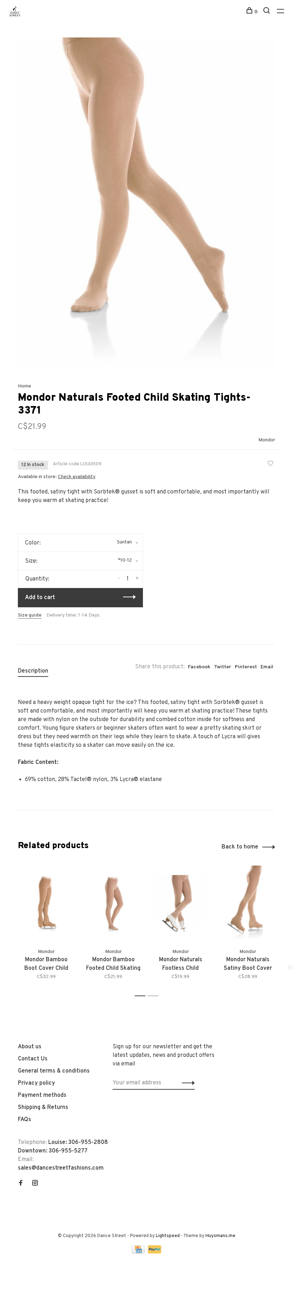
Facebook (199, 667)
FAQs (24, 1119)
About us (29, 1046)
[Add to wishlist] (270, 464)
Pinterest (246, 667)
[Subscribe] (186, 1083)
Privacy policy (36, 1083)
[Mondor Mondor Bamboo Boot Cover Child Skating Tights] (46, 903)
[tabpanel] (146, 203)
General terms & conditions (54, 1071)
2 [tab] (155, 996)
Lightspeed (168, 1236)
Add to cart (40, 597)
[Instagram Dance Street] (35, 1183)
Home (24, 386)
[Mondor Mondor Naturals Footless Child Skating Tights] (180, 903)
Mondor (266, 440)
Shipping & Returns (43, 1107)
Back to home (240, 847)
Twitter (222, 667)
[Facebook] (21, 1183)
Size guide (29, 615)
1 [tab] (142, 996)
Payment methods (42, 1095)
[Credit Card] (139, 1252)
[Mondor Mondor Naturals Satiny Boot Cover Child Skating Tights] (247, 903)
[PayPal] (154, 1252)
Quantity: (37, 579)
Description (33, 671)
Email (266, 667)
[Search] (267, 12)
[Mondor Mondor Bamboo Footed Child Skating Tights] (113, 903)
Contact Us (33, 1059)
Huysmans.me (220, 1236)
